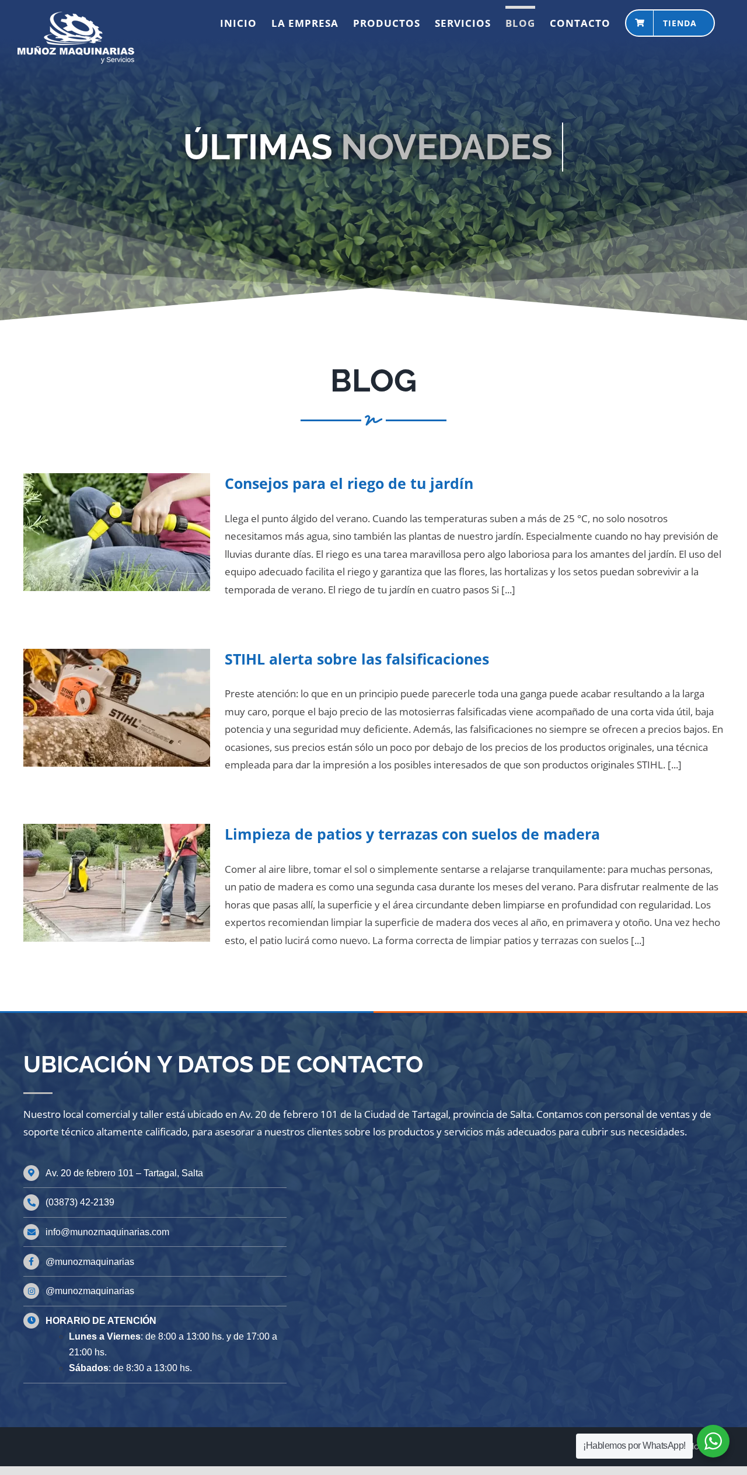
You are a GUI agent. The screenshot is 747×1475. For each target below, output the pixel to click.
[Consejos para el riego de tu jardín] (116, 532)
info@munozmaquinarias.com (107, 1232)
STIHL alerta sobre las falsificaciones (357, 659)
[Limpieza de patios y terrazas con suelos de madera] (116, 883)
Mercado (694, 1446)
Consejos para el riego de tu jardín (349, 483)
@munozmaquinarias (90, 1262)
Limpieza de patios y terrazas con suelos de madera (412, 834)
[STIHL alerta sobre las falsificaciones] (116, 708)
